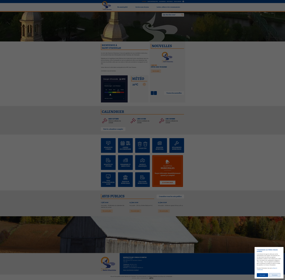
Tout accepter (262, 275)
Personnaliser (275, 275)
